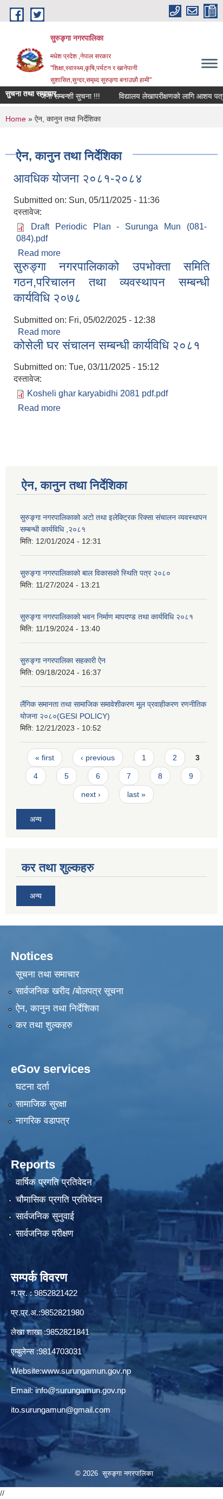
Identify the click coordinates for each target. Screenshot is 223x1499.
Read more (39, 253)
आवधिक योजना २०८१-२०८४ (78, 178)
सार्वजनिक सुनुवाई (45, 1216)
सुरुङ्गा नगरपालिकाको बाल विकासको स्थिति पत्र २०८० (95, 573)
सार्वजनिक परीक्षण (44, 1233)
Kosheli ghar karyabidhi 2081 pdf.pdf (97, 393)
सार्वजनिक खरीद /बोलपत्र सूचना (69, 991)
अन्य (36, 819)
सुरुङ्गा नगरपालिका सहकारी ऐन (63, 660)
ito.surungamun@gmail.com (60, 1409)
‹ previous (98, 757)
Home (15, 118)
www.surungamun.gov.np (86, 1370)
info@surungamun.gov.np (80, 1390)
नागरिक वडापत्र (42, 1121)
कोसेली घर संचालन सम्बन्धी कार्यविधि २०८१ (107, 345)
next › (91, 794)
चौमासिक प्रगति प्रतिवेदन (59, 1199)
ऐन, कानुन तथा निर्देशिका (57, 1008)
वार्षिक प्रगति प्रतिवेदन (54, 1182)
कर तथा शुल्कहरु (44, 1025)
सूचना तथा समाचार (47, 974)
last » (136, 794)
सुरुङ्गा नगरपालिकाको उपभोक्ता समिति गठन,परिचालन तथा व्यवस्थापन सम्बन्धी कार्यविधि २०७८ (111, 282)
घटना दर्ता (32, 1087)
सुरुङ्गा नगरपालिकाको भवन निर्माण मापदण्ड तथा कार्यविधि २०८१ (106, 616)
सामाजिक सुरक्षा (41, 1104)
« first (44, 757)
